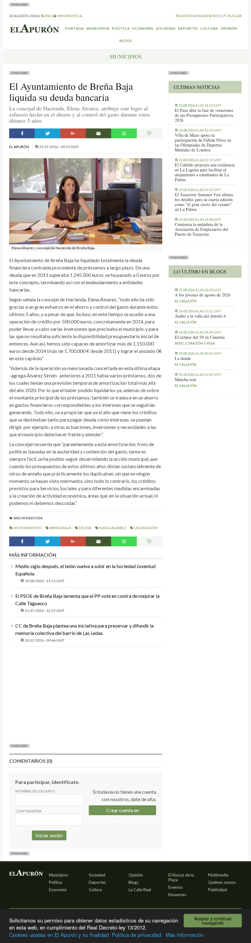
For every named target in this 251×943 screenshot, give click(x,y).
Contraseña (28, 811)
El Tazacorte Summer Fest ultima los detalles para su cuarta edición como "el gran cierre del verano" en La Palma (204, 202)
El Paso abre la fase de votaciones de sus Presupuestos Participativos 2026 (204, 115)
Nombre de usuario (35, 791)
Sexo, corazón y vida (195, 343)
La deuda (183, 358)
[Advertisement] (85, 695)
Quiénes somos (222, 882)
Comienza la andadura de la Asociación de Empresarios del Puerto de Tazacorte (201, 229)
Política (121, 28)
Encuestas (177, 894)
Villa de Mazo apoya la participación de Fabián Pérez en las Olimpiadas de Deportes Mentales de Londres (203, 142)
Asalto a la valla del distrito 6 (200, 316)
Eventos (175, 887)
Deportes (188, 28)
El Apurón (19, 146)
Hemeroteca (69, 15)
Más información (185, 934)
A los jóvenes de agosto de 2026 (202, 294)
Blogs (125, 40)
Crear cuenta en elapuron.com (122, 811)
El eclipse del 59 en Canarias (200, 337)
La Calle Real (140, 889)
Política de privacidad (136, 934)
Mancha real (185, 379)
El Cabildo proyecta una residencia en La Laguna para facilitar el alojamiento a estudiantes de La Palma (205, 172)
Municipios (97, 28)
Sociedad (165, 28)
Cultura (209, 28)
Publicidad (217, 889)
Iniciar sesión (208, 15)
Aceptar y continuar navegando (213, 920)
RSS (47, 15)
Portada (74, 28)
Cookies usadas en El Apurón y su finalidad (59, 934)
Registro (184, 15)
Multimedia (218, 874)
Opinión (228, 28)
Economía (142, 28)
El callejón (186, 301)
